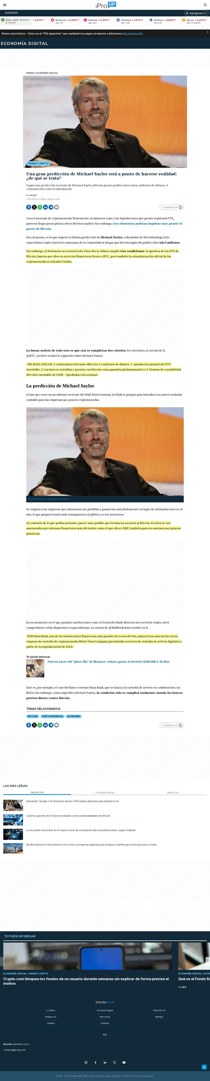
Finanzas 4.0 (159, 1010)
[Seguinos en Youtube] (124, 1063)
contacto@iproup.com (14, 1050)
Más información (132, 33)
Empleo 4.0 (50, 1017)
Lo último (50, 1010)
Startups (159, 1017)
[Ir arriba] (204, 1067)
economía (73, 716)
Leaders (51, 1023)
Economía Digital (105, 1010)
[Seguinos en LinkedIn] (105, 1063)
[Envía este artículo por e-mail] (56, 207)
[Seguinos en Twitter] (114, 1063)
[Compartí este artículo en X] (34, 207)
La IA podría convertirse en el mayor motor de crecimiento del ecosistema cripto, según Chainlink (81, 830)
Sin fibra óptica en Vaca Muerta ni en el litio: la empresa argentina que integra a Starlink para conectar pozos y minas (91, 844)
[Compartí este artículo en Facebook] (28, 207)
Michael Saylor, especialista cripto (48, 499)
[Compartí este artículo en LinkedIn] (45, 207)
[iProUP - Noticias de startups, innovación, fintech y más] (105, 5)
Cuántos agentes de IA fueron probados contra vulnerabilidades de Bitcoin (68, 815)
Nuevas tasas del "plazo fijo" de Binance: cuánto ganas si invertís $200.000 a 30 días (108, 661)
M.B (184, 987)
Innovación (105, 1017)
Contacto (105, 1023)
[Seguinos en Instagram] (85, 1063)
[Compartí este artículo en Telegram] (51, 207)
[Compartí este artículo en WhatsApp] (39, 207)
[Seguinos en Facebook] (95, 1063)
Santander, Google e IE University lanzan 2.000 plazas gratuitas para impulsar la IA (72, 801)
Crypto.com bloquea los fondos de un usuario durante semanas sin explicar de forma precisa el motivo (86, 981)
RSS (105, 1034)
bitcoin (33, 716)
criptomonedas (52, 716)
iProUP (33, 195)
